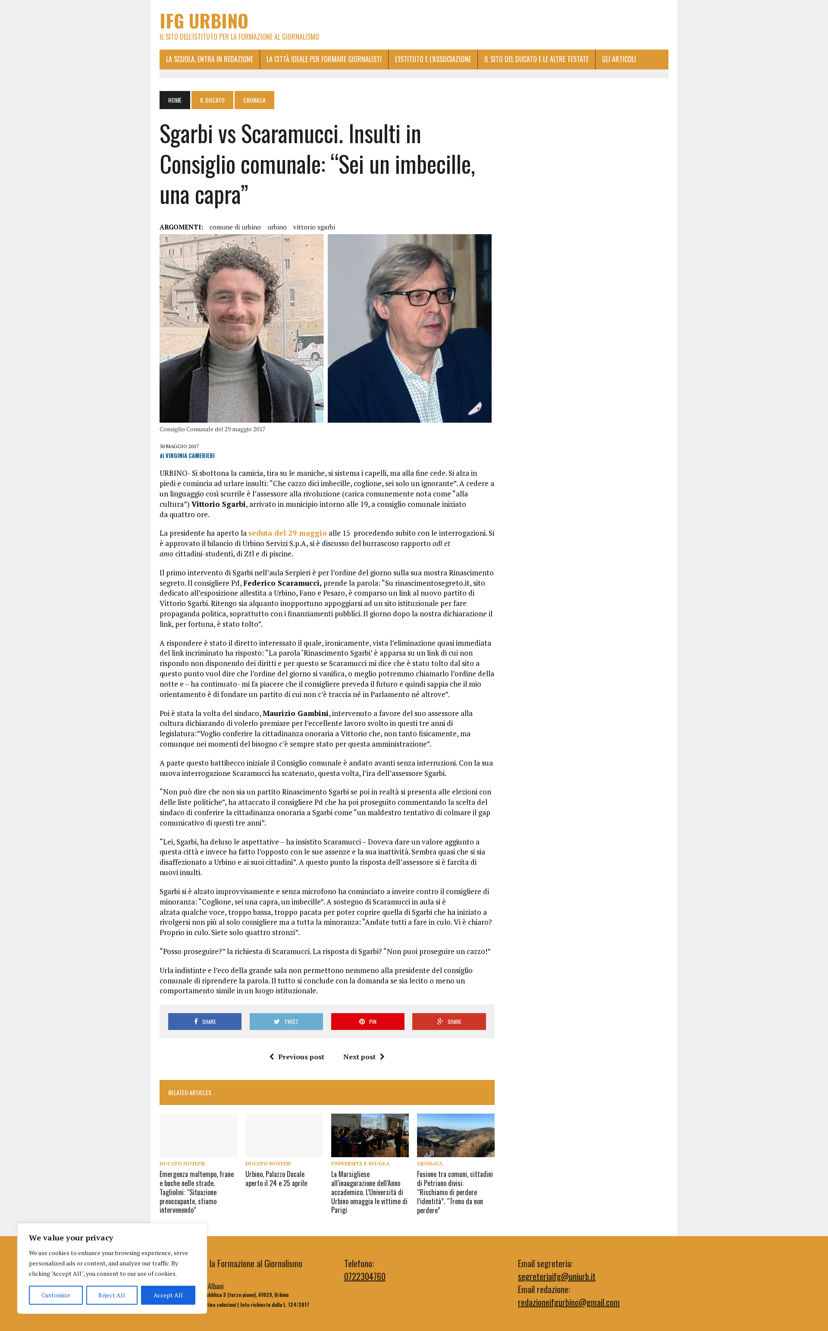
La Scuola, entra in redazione (209, 59)
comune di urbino (235, 227)
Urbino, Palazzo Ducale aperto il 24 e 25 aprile (276, 1178)
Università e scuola (360, 1163)
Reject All (111, 1295)
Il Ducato (212, 99)
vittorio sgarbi (314, 227)
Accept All (168, 1295)
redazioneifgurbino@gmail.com (569, 1302)
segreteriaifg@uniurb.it (557, 1276)
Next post (359, 1056)
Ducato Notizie (182, 1163)
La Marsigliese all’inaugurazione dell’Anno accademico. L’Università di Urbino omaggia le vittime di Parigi (369, 1192)
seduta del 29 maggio (287, 533)
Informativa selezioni (212, 1304)
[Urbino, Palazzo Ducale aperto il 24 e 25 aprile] (284, 1151)
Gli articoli (619, 59)
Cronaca (430, 1163)
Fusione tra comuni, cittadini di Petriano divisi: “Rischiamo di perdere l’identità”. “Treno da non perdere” (455, 1192)
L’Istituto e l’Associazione (433, 59)
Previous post (301, 1056)
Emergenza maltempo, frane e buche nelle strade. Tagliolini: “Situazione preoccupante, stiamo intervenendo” (197, 1192)
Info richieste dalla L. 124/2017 (274, 1304)
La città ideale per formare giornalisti (324, 59)
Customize (55, 1295)
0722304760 (365, 1276)
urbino (277, 227)
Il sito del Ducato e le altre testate (536, 59)
